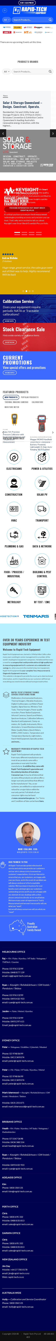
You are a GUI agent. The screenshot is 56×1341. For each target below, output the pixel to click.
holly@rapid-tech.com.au (21, 1306)
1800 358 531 (16, 1187)
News (10, 96)
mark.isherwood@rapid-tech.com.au (26, 1106)
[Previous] (3, 432)
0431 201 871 (17, 1102)
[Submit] (50, 20)
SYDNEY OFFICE (11, 1040)
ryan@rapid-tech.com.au (20, 1002)
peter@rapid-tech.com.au (21, 1060)
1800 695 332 (16, 1216)
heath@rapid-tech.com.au (21, 1145)
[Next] (52, 432)
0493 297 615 (17, 1021)
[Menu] (4, 10)
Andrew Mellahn (9, 258)
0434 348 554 (17, 1142)
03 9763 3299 (16, 968)
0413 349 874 (17, 1057)
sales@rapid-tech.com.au (20, 1224)
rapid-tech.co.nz (16, 1277)
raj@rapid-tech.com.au (19, 975)
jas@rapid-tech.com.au (20, 1025)
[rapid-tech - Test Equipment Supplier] (29, 11)
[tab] (11, 397)
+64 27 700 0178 (18, 1269)
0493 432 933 (17, 998)
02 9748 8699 (16, 1053)
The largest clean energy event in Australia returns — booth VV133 (28, 106)
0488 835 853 (17, 1220)
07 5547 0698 (16, 1138)
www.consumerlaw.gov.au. (24, 798)
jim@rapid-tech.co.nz (18, 1273)
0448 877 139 (17, 972)
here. (42, 801)
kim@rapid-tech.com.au (20, 1191)
